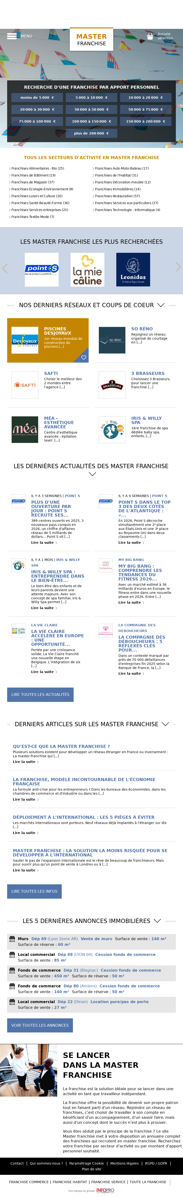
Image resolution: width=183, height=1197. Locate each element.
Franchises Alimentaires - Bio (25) (37, 168)
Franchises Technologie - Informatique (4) (127, 210)
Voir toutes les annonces (40, 1025)
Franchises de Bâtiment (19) (33, 175)
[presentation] (5, 267)
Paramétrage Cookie (86, 1163)
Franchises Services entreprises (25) (39, 210)
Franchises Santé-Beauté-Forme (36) (40, 203)
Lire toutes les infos (34, 891)
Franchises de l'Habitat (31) (116, 175)
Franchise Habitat (70, 1182)
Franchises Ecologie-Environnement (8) (42, 189)
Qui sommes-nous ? (46, 1163)
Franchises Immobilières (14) (117, 189)
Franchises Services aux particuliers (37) (126, 203)
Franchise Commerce (29, 1182)
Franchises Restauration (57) (117, 196)
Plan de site (91, 1169)
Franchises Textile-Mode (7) (32, 217)
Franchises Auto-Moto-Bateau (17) (121, 168)
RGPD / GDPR (156, 1163)
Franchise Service (108, 1182)
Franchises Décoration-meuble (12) (123, 182)
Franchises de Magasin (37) (32, 182)
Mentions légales (124, 1163)
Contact (17, 1163)
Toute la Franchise (148, 1182)
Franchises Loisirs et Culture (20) (36, 196)
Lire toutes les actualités (40, 694)
